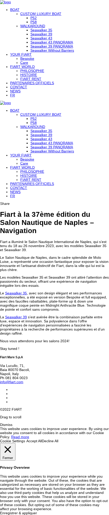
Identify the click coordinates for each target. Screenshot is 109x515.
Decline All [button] (50, 441)
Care (24, 63)
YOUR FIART (21, 54)
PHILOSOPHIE (32, 71)
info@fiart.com (11, 382)
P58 (33, 22)
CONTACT (18, 87)
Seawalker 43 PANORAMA (51, 42)
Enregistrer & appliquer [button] (18, 513)
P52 (33, 18)
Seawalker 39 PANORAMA (51, 46)
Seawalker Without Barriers (52, 50)
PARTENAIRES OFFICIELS (32, 83)
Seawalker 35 (41, 30)
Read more (20, 437)
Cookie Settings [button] (12, 441)
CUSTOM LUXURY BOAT (40, 14)
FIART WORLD (22, 67)
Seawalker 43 (41, 38)
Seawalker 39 (41, 34)
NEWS (15, 91)
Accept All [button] (34, 441)
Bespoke (27, 58)
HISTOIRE (28, 75)
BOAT (15, 10)
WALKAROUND (32, 26)
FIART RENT (30, 79)
